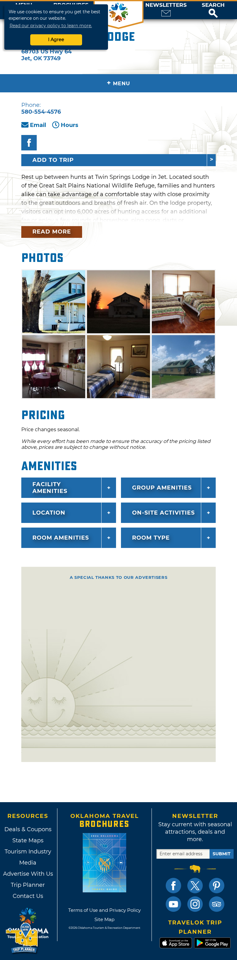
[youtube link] (173, 904)
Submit (222, 854)
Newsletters (166, 5)
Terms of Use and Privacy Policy (104, 910)
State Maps (28, 840)
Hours (69, 125)
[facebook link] (173, 885)
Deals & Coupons (28, 829)
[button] (213, 10)
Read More (51, 231)
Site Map (104, 919)
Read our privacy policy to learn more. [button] (51, 25)
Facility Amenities (49, 488)
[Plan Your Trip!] (22, 938)
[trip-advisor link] (216, 904)
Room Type (151, 537)
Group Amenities (162, 487)
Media (27, 862)
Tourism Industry (28, 851)
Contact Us (28, 896)
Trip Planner (28, 885)
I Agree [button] (56, 39)
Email (38, 125)
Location (48, 512)
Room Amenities (60, 537)
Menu (118, 83)
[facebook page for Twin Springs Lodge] (29, 142)
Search (213, 5)
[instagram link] (195, 904)
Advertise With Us (27, 873)
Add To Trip (53, 160)
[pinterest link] (216, 885)
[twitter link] (195, 885)
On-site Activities (163, 512)
